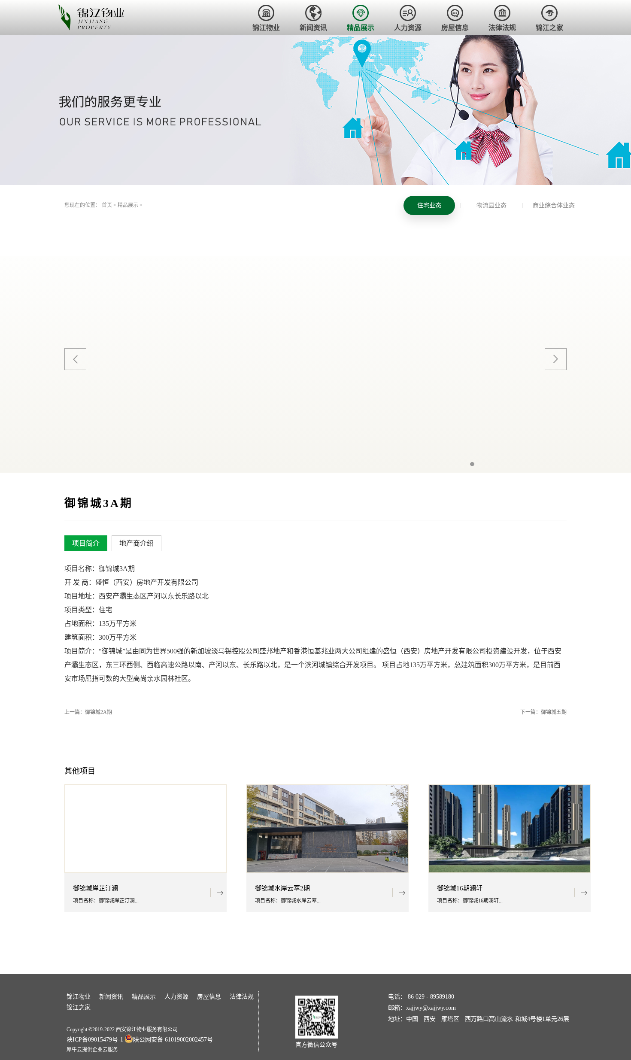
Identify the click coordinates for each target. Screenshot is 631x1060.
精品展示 (128, 205)
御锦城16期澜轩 (459, 888)
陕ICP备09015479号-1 (95, 1039)
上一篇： (88, 712)
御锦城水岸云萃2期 (282, 888)
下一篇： (543, 712)
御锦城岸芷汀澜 (95, 888)
